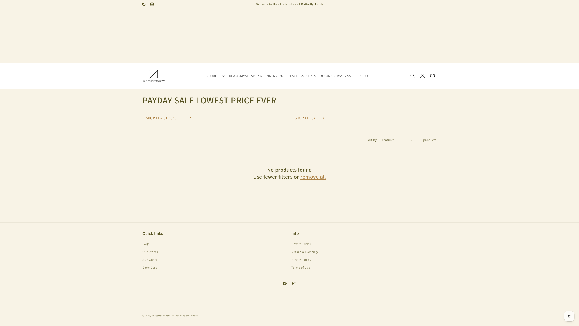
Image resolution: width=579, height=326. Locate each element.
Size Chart (149, 260)
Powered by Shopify (187, 315)
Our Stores (150, 252)
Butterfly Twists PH (163, 315)
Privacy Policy (301, 260)
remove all (313, 176)
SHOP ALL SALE (307, 118)
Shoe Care (149, 268)
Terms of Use (300, 268)
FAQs (145, 244)
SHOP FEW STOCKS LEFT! (166, 118)
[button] (214, 76)
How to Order (301, 244)
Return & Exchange (305, 252)
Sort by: (371, 140)
